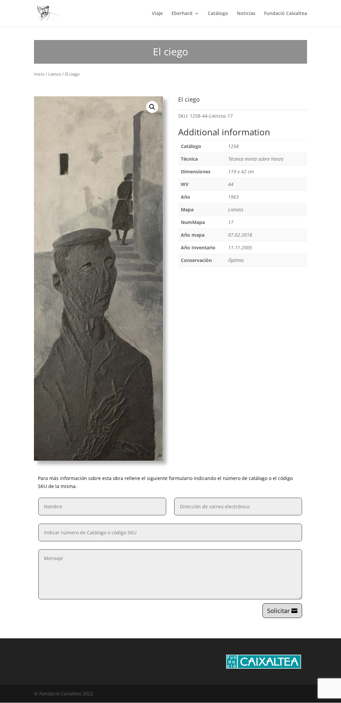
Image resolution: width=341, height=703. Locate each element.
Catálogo (218, 13)
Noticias (246, 13)
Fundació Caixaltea (285, 13)
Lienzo (54, 74)
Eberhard (181, 13)
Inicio (39, 74)
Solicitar (278, 611)
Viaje (157, 13)
